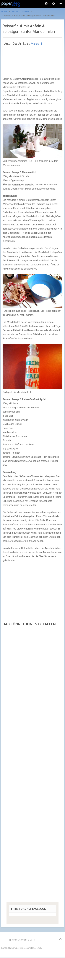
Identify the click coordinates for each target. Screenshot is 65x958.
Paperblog (13, 940)
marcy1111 (38, 43)
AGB (39, 948)
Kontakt (5, 948)
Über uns (14, 948)
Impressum (25, 948)
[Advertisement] (32, 765)
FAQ (34, 948)
